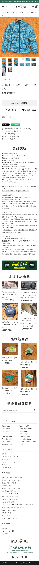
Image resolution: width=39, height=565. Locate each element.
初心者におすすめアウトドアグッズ (12, 477)
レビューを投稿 (8, 139)
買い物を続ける (8, 134)
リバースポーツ (6, 515)
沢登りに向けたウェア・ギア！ (10, 496)
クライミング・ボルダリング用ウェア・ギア (14, 507)
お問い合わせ (10, 110)
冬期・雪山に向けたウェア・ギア (11, 491)
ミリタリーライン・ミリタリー (10, 518)
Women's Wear (12, 13)
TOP (3, 13)
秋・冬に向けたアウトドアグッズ (11, 480)
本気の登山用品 (6, 485)
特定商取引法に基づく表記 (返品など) (16, 129)
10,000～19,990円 (8, 531)
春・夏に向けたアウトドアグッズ (11, 488)
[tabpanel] (19, 37)
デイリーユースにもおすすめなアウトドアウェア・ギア (17, 505)
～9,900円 (5, 528)
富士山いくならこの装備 (9, 483)
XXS (3, 457)
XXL (17, 457)
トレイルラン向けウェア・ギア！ (10, 499)
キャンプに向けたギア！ (8, 502)
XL (14, 457)
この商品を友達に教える (11, 131)
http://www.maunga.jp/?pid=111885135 (15, 191)
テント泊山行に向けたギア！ (10, 494)
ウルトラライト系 (6, 513)
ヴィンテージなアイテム (9, 510)
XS (6, 457)
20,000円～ (5, 534)
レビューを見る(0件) (10, 136)
